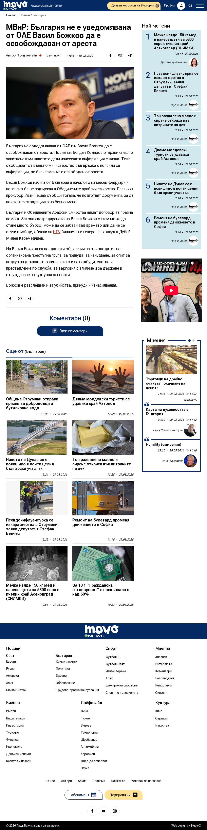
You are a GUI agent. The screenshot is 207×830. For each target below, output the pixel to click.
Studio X (195, 825)
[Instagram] (115, 811)
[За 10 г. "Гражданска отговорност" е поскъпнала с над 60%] (103, 563)
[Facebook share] (110, 55)
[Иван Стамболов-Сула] (190, 430)
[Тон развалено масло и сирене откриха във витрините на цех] (103, 437)
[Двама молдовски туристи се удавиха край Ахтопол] (103, 377)
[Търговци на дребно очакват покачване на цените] (171, 359)
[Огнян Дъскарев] (190, 460)
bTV (56, 231)
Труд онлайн (27, 55)
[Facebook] (92, 811)
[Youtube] (103, 811)
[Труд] (101, 631)
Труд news (190, 399)
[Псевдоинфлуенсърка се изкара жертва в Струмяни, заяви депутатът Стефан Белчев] (37, 498)
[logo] (15, 5)
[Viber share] (120, 55)
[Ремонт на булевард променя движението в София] (103, 498)
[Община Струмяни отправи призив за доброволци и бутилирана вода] (37, 377)
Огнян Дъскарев (172, 460)
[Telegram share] (130, 55)
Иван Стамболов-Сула (168, 430)
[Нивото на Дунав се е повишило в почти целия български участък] (37, 437)
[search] (190, 6)
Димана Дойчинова (174, 62)
